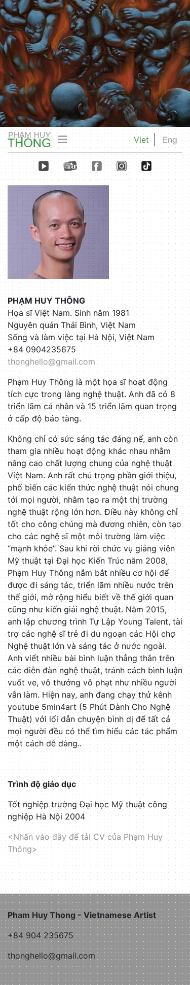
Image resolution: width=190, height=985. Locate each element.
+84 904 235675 (40, 935)
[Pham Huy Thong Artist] (29, 139)
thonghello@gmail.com (51, 361)
